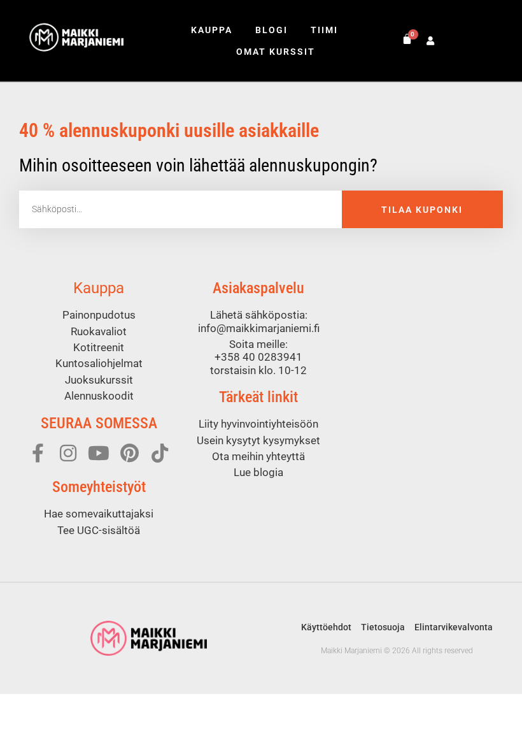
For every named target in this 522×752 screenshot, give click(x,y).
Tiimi (324, 30)
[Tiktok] (159, 453)
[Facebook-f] (37, 453)
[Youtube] (98, 453)
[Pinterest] (129, 453)
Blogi (271, 30)
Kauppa (211, 30)
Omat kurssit (275, 52)
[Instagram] (68, 453)
